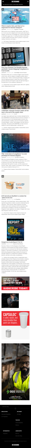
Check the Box (6, 212)
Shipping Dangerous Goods (10, 86)
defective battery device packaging (12, 262)
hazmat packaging (22, 265)
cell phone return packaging (9, 257)
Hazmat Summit (12, 129)
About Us (17, 433)
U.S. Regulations (17, 199)
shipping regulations (24, 268)
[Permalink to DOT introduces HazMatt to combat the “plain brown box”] (15, 184)
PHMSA (23, 214)
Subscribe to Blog (18, 435)
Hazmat (9, 214)
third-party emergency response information (10, 269)
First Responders (19, 263)
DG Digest (19, 414)
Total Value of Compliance (19, 157)
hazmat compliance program (20, 41)
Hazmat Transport (23, 72)
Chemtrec (5, 127)
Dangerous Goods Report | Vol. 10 (12, 242)
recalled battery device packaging (14, 268)
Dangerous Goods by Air (21, 212)
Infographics (5, 433)
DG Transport (6, 41)
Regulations (16, 29)
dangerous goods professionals (14, 260)
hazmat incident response (14, 265)
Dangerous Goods (13, 212)
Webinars (17, 425)
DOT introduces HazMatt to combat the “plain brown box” (14, 196)
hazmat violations (8, 266)
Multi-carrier (23, 84)
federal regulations (12, 263)
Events (15, 114)
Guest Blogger (16, 72)
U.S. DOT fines (13, 271)
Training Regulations (19, 422)
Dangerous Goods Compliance (13, 127)
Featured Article (12, 41)
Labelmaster (4, 29)
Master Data (18, 42)
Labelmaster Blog (15, 444)
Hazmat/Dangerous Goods (10, 42)
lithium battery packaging (21, 266)
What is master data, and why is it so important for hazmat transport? (13, 26)
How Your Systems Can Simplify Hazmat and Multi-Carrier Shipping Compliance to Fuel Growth (15, 69)
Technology (21, 29)
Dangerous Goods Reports (18, 243)
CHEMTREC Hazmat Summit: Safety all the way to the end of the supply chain (15, 111)
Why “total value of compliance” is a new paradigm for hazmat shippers (14, 154)
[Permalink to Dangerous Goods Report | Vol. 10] (15, 230)
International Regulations (6, 414)
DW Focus (15, 1)
